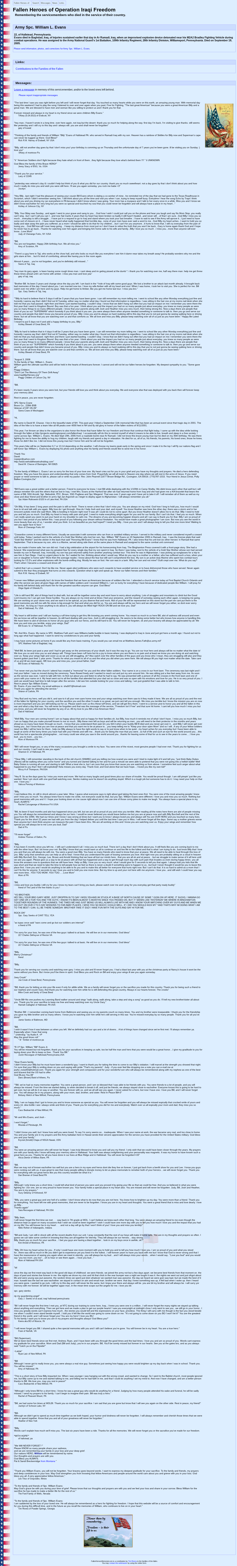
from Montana (48, 1461)
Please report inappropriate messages (38, 95)
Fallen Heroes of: (22, 3)
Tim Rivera (132, 1561)
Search (35, 3)
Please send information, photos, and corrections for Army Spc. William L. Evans (52, 48)
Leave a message (24, 89)
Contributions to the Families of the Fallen (39, 68)
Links (61, 3)
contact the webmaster (118, 1563)
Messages (45, 3)
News (54, 3)
